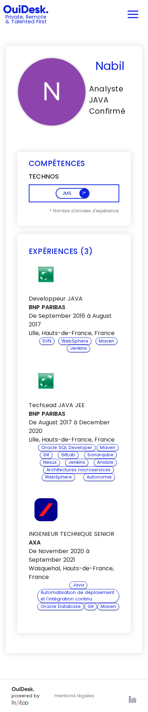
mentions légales (74, 696)
